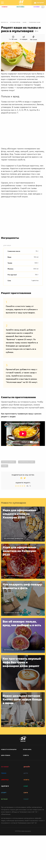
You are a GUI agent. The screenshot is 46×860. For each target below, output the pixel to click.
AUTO (26, 773)
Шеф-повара (5, 755)
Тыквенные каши (34, 22)
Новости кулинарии (8, 749)
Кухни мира (27, 749)
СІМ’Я (26, 792)
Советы (26, 755)
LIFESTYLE (5, 780)
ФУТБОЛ (4, 799)
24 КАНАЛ (4, 767)
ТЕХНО (3, 773)
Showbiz (36, 7)
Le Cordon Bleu (10, 724)
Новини (4, 7)
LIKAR (26, 786)
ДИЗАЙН (27, 767)
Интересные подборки (13, 538)
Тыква (10, 263)
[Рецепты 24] (21, 2)
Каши (24, 22)
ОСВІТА (26, 780)
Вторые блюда (15, 22)
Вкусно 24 (4, 22)
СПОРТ (3, 792)
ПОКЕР (26, 799)
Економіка (20, 7)
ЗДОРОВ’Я (5, 786)
